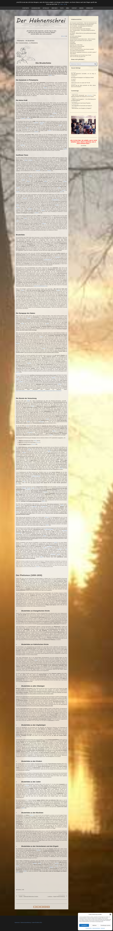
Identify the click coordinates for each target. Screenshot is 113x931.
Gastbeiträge (73, 43)
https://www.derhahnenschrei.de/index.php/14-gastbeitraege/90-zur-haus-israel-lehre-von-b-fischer (38, 390)
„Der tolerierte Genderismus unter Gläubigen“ (80, 28)
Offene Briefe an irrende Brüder (77, 46)
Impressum (103, 928)
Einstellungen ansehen (105, 925)
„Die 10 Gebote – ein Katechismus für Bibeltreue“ (81, 26)
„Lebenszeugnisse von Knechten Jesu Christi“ (80, 55)
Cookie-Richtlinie (89, 928)
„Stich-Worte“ (73, 53)
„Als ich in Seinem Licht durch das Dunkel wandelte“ (82, 49)
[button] (110, 914)
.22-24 (55, 199)
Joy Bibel (73, 80)
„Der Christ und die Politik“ (76, 27)
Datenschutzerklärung (96, 928)
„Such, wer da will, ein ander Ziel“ (77, 56)
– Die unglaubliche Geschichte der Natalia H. (81, 105)
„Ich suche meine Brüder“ (75, 36)
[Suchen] (95, 64)
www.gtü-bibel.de (49, 529)
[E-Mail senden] (34, 907)
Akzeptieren (84, 925)
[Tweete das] (41, 907)
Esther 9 (37, 566)
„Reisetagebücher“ (74, 37)
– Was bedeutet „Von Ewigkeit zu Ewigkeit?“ (81, 108)
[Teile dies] (38, 907)
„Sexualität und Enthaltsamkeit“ (77, 50)
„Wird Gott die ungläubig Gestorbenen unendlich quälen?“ (83, 52)
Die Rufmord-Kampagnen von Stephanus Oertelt (82, 77)
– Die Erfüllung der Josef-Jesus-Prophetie (81, 103)
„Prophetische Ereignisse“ (76, 47)
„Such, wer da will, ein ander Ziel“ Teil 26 (80, 82)
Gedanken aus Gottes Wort (76, 44)
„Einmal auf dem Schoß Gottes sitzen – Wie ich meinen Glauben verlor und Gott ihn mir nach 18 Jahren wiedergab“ (82, 40)
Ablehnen (94, 925)
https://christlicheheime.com (40, 286)
